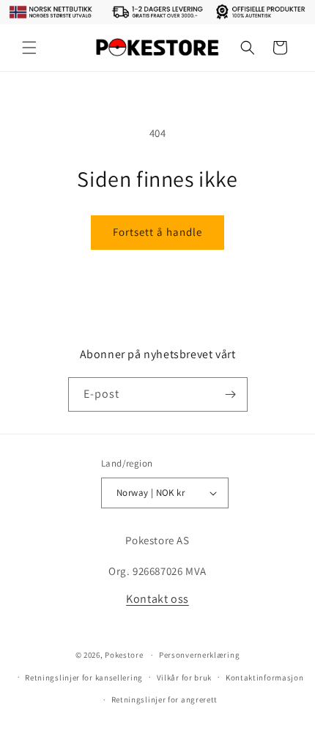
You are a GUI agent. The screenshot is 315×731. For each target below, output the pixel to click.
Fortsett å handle (157, 232)
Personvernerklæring (199, 655)
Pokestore (124, 655)
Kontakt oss (157, 598)
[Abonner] (231, 394)
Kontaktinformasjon (265, 677)
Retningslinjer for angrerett (164, 699)
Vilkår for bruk (184, 677)
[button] (29, 47)
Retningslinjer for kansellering (84, 677)
